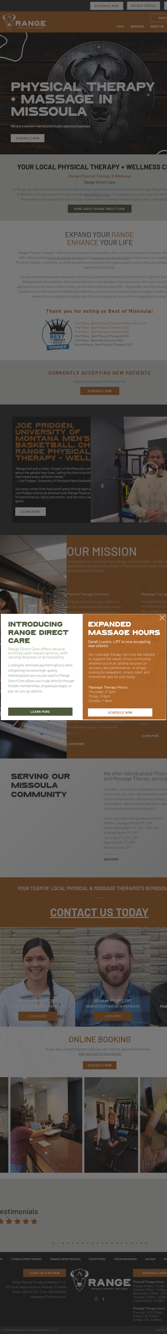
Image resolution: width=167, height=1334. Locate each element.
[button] (162, 618)
